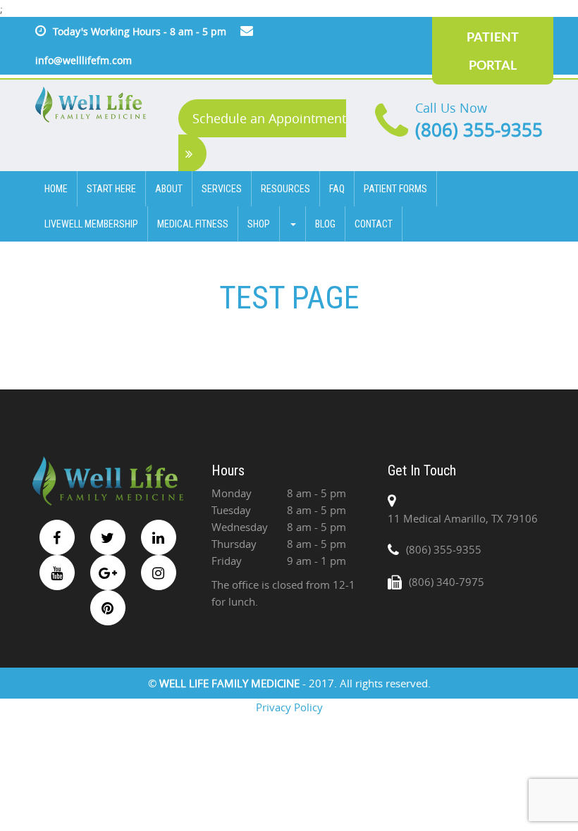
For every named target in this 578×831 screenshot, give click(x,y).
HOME (56, 188)
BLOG (325, 224)
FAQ (337, 188)
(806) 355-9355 (479, 130)
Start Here (111, 188)
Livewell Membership (91, 224)
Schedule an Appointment (269, 118)
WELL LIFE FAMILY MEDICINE (230, 683)
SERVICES (222, 188)
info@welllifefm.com (83, 60)
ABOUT (169, 188)
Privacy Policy (289, 707)
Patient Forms (395, 188)
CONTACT (374, 224)
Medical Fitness (192, 224)
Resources (285, 188)
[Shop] (293, 224)
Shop (258, 224)
